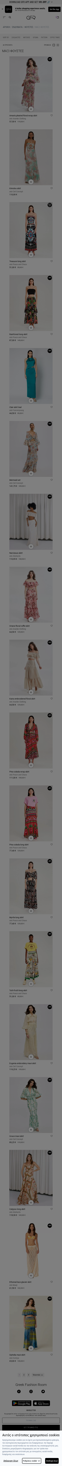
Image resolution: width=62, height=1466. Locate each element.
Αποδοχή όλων (52, 1461)
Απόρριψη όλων (10, 1461)
